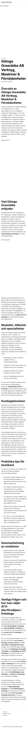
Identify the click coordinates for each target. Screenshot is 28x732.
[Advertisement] (14, 30)
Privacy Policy (7, 713)
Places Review (6, 2)
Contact (5, 715)
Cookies (5, 712)
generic (3, 58)
